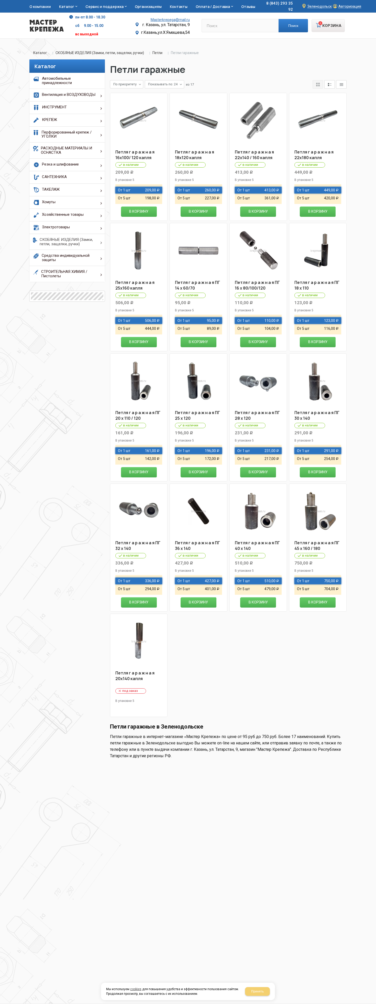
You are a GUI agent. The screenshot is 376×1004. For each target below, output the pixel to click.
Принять (257, 991)
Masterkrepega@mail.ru (170, 20)
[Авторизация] (373, 2)
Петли (157, 53)
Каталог (40, 53)
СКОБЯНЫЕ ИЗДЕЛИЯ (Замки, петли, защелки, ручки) (100, 53)
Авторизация (349, 6)
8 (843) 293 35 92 (279, 6)
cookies (135, 989)
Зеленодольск (319, 6)
